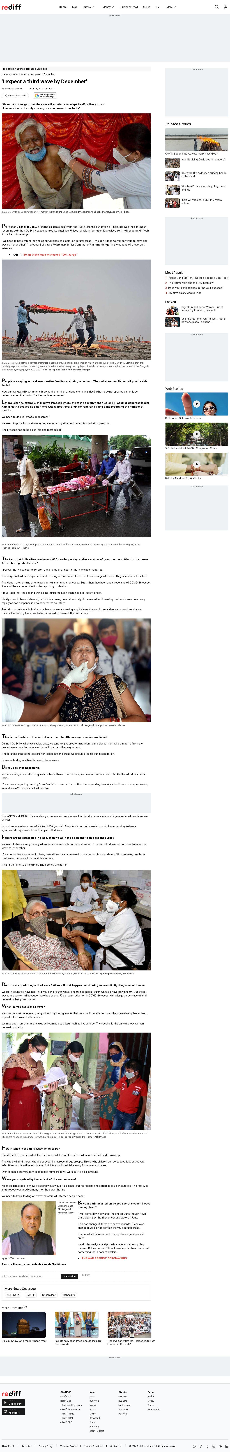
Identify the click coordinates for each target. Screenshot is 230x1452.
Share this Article (17, 95)
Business (94, 1401)
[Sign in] (225, 7)
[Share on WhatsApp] (194, 1446)
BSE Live (122, 1396)
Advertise (26, 1446)
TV (157, 7)
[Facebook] (207, 1446)
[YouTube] (220, 1446)
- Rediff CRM (66, 1418)
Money (107, 7)
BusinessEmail (129, 7)
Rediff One (65, 1401)
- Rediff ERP (66, 1422)
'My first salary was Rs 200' (184, 293)
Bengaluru (69, 1295)
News (87, 7)
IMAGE (31, 1295)
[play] (196, 404)
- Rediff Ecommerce (70, 1409)
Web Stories (174, 389)
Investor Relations (93, 1446)
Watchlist (123, 1409)
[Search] (216, 7)
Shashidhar (49, 1295)
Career (151, 1405)
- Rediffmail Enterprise (71, 1405)
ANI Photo (13, 1295)
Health (151, 1396)
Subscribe (69, 1276)
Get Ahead (94, 1418)
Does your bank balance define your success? (196, 288)
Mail (74, 7)
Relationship (154, 1409)
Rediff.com (142, 1446)
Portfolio (122, 1414)
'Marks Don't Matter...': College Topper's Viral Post (198, 277)
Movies (93, 1405)
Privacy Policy (45, 1446)
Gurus (146, 7)
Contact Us (115, 1446)
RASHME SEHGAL (13, 88)
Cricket (92, 1414)
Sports (92, 1409)
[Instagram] (213, 1446)
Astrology (94, 1426)
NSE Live (122, 1401)
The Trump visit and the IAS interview (190, 282)
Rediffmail (65, 1396)
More (170, 7)
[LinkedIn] (226, 1446)
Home (63, 7)
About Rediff (8, 1446)
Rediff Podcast (96, 1431)
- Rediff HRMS (67, 1414)
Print (87, 1275)
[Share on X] (200, 1446)
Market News (124, 1405)
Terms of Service (68, 1446)
